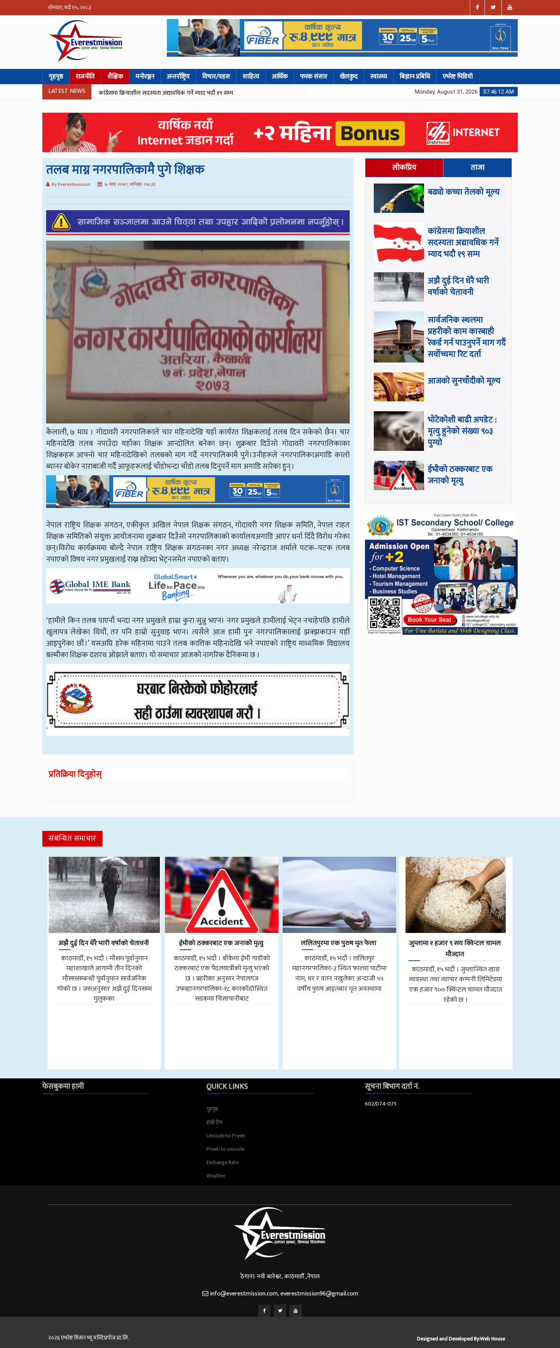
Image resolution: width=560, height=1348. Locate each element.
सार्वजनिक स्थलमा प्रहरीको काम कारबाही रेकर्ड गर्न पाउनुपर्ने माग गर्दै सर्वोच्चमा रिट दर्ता (467, 337)
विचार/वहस (216, 76)
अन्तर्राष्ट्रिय (178, 76)
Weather (216, 1175)
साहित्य (251, 76)
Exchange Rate (222, 1162)
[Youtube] (296, 1311)
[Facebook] (264, 1311)
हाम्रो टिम (214, 1122)
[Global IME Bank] (198, 591)
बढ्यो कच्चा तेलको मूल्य (464, 192)
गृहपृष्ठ (56, 76)
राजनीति (85, 76)
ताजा (478, 167)
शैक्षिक (115, 76)
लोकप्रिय (404, 167)
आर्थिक (280, 76)
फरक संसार (313, 76)
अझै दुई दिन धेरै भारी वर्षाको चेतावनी (139, 93)
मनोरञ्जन (145, 76)
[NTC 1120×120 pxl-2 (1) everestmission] (198, 497)
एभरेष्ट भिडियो (458, 76)
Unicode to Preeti (225, 1135)
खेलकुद (349, 76)
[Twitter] (280, 1311)
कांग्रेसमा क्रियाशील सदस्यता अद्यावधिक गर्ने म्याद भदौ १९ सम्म (463, 242)
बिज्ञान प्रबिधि (415, 76)
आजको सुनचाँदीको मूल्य (464, 381)
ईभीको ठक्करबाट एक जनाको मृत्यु (460, 475)
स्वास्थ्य (378, 76)
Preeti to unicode (225, 1149)
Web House (492, 1338)
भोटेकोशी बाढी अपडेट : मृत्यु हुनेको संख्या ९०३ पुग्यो (462, 431)
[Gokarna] (198, 705)
